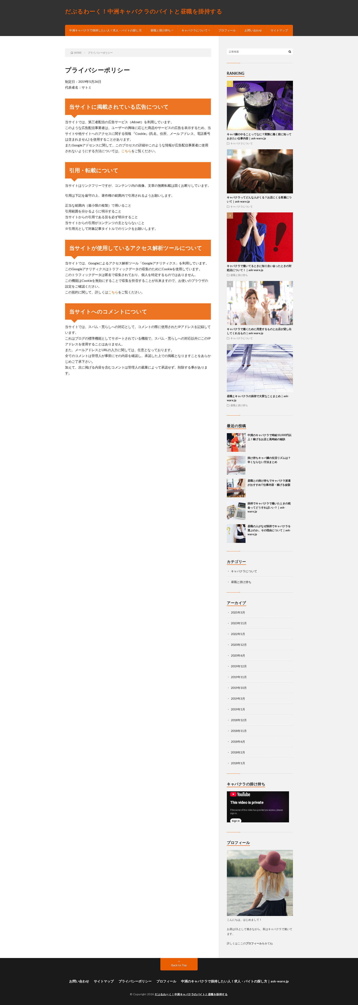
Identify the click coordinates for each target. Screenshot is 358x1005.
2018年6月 (238, 741)
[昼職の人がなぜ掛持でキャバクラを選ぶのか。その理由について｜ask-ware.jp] (236, 533)
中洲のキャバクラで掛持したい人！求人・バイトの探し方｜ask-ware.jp (235, 981)
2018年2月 (238, 752)
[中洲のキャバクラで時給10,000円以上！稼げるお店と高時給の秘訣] (236, 442)
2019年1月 (238, 709)
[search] (290, 51)
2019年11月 (239, 677)
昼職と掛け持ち (239, 275)
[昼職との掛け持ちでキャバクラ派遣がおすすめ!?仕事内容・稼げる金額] (236, 488)
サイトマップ (279, 30)
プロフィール (227, 30)
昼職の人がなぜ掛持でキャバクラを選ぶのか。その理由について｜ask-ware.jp (269, 530)
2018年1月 (238, 763)
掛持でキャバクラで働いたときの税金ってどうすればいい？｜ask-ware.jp (269, 507)
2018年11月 (239, 731)
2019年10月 (239, 687)
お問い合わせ (253, 30)
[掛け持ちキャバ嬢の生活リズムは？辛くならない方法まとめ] (236, 465)
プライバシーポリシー (135, 981)
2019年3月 (238, 698)
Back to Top (179, 965)
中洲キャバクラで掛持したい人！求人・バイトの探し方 (105, 30)
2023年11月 (239, 623)
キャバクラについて (241, 143)
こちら (126, 151)
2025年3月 (238, 612)
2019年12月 (239, 666)
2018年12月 (239, 720)
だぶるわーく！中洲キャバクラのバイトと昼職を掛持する (143, 11)
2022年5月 (238, 634)
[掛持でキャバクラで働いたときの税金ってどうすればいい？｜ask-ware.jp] (236, 510)
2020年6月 (238, 655)
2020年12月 (239, 644)
